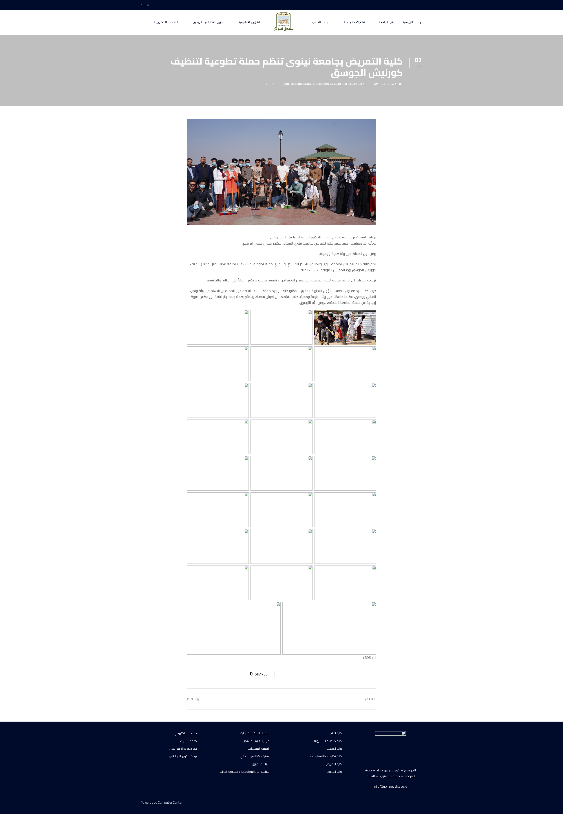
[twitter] (413, 803)
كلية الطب (335, 733)
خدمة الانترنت (188, 741)
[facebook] (421, 5)
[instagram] (404, 5)
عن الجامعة (386, 22)
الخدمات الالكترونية (166, 22)
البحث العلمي (320, 22)
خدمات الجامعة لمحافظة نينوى (302, 83)
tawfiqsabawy (384, 83)
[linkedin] (405, 803)
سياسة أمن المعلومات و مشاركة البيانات (244, 771)
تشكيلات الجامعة (354, 22)
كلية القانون (334, 771)
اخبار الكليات (355, 83)
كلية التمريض (333, 764)
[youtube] (412, 5)
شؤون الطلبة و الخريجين (208, 22)
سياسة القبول (260, 764)
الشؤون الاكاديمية (249, 22)
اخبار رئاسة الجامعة (335, 83)
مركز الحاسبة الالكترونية (254, 733)
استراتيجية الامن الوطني (254, 756)
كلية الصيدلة (334, 748)
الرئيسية (407, 22)
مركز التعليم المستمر (256, 741)
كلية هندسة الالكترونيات (327, 741)
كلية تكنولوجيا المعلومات (326, 756)
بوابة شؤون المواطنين (183, 756)
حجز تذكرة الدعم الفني (183, 748)
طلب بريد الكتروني (185, 733)
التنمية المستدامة (258, 748)
